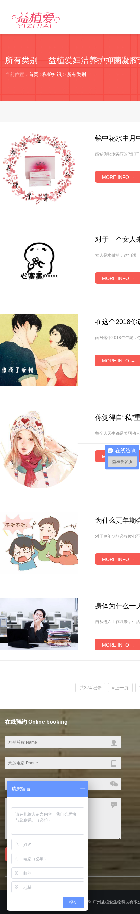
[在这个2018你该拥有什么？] (39, 349)
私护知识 (52, 74)
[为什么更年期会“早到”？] (39, 542)
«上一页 (120, 687)
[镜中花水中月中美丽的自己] (39, 168)
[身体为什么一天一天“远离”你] (39, 623)
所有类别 (76, 74)
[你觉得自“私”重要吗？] (39, 448)
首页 (33, 74)
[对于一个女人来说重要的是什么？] (39, 260)
